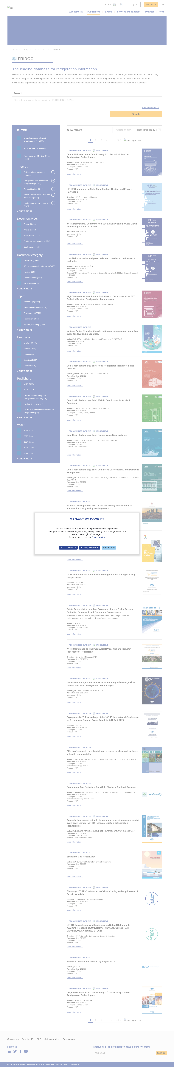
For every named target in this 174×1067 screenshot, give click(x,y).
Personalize (109, 547)
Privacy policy (98, 537)
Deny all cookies (90, 547)
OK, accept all (69, 547)
